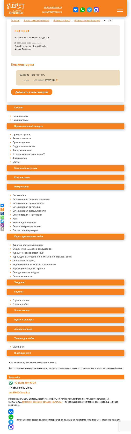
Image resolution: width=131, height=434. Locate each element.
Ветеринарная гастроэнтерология (31, 199)
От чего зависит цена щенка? (29, 154)
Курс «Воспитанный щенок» (28, 245)
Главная (18, 107)
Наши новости (20, 116)
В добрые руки (22, 353)
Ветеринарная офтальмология (29, 211)
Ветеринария (21, 186)
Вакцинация (19, 195)
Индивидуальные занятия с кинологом (34, 264)
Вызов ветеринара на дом (27, 226)
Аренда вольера (23, 329)
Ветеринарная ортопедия (27, 207)
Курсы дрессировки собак (28, 236)
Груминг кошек (21, 300)
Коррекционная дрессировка (29, 268)
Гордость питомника (24, 146)
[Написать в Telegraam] (89, 9)
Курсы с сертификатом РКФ (28, 253)
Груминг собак (21, 304)
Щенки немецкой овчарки (28, 126)
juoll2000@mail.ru (52, 11)
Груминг (18, 291)
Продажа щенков (22, 134)
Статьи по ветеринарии (25, 230)
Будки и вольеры (24, 319)
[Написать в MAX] (96, 9)
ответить (50, 79)
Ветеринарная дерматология (28, 203)
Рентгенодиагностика (24, 222)
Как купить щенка (22, 150)
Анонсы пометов (22, 138)
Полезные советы (22, 276)
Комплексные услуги (25, 168)
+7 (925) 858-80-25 (53, 7)
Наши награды (20, 120)
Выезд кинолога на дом (26, 272)
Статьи (16, 162)
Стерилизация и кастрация (27, 215)
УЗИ (15, 218)
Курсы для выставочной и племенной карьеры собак (42, 256)
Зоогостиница (22, 310)
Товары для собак (24, 338)
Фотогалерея (20, 158)
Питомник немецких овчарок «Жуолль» (42, 402)
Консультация (22, 177)
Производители (21, 142)
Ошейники (18, 346)
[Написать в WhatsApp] (82, 9)
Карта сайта (14, 377)
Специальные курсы (24, 260)
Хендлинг (19, 282)
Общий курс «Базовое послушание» (32, 249)
